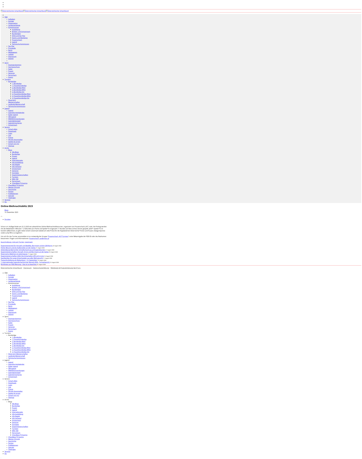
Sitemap (11, 146)
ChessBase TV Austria (19, 183)
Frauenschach (17, 40)
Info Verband (16, 167)
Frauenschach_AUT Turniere (58, 236)
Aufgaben (11, 19)
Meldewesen (12, 52)
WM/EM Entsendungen (16, 119)
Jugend (14, 42)
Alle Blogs (15, 152)
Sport (6, 63)
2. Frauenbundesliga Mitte (21, 96)
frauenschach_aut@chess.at (39, 238)
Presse (10, 138)
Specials (11, 196)
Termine (7, 200)
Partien (10, 192)
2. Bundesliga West (18, 88)
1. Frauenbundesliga (19, 86)
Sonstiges (15, 173)
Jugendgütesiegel (14, 121)
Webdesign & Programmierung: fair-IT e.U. (66, 268)
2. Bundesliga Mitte (19, 90)
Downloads (12, 131)
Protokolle (12, 48)
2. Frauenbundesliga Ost (20, 98)
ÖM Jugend (12, 117)
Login (10, 133)
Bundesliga (12, 81)
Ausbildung (16, 30)
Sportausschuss (14, 67)
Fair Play (11, 46)
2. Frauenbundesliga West (21, 94)
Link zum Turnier (18, 242)
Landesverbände (14, 25)
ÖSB (6, 17)
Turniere (8, 79)
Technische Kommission (20, 44)
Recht (10, 50)
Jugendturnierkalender (16, 113)
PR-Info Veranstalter (15, 140)
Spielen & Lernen (14, 142)
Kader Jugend (13, 115)
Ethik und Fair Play (18, 36)
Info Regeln (16, 165)
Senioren (11, 73)
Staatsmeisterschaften (20, 175)
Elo (6, 202)
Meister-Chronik (14, 187)
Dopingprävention (14, 65)
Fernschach (12, 75)
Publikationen (13, 194)
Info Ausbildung (17, 162)
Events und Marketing (20, 38)
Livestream (29, 242)
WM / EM (15, 179)
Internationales (17, 160)
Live (9, 135)
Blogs (10, 150)
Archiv (7, 148)
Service (7, 127)
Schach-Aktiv (12, 129)
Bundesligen (16, 34)
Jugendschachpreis (15, 123)
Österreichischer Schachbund (11, 268)
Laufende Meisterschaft (16, 104)
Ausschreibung (6, 242)
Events (10, 77)
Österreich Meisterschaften (14, 101)
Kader (10, 69)
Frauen (10, 71)
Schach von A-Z (13, 144)
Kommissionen (13, 27)
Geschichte (12, 189)
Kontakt (11, 21)
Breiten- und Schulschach (21, 32)
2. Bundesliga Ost (18, 92)
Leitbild (10, 54)
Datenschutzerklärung (41, 268)
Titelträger (12, 198)
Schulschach (12, 125)
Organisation (13, 23)
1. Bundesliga (16, 84)
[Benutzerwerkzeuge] (1, 216)
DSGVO (10, 59)
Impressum (12, 57)
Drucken (8, 219)
